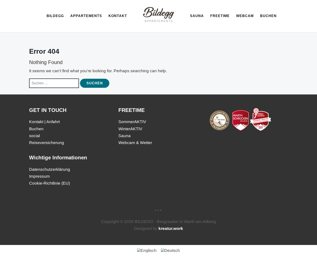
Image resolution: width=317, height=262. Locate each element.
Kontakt (117, 16)
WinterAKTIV (130, 129)
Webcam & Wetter (135, 142)
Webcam (245, 16)
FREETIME (220, 16)
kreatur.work (170, 228)
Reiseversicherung (46, 142)
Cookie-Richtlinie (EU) (49, 183)
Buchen (268, 16)
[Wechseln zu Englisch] (147, 250)
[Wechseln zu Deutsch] (170, 250)
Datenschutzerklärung (49, 169)
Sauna (197, 16)
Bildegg (55, 16)
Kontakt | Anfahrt (44, 121)
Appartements (86, 16)
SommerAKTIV (132, 121)
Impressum (39, 176)
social (34, 135)
